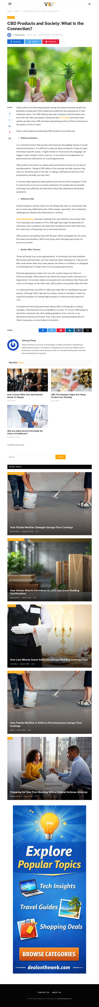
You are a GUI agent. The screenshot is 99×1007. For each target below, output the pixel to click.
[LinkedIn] (9, 126)
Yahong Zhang (19, 35)
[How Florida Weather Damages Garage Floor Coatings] (49, 503)
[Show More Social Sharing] (62, 41)
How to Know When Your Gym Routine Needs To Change (25, 395)
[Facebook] (9, 113)
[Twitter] (9, 120)
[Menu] (10, 4)
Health (11, 17)
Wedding (11, 606)
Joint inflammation (25, 219)
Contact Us (43, 992)
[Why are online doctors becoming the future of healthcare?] (27, 416)
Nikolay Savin (14, 531)
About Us (56, 992)
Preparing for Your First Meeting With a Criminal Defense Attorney (49, 792)
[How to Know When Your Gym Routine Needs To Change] (27, 380)
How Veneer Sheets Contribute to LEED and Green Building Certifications (44, 592)
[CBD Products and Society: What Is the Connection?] (49, 74)
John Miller (14, 664)
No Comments (46, 35)
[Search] (89, 4)
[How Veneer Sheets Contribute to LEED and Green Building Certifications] (49, 569)
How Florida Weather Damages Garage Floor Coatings (41, 527)
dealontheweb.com (64, 999)
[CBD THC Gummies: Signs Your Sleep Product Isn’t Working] (71, 380)
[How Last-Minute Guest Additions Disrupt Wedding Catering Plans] (49, 636)
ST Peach (64, 117)
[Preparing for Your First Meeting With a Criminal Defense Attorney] (49, 768)
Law (9, 738)
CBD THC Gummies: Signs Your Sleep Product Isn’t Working (68, 395)
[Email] (9, 138)
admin (12, 730)
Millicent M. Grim (16, 796)
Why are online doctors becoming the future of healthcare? (25, 432)
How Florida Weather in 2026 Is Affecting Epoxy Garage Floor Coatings (46, 724)
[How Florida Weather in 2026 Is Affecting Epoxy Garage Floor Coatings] (49, 702)
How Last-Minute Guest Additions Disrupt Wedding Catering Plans (49, 659)
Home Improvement (16, 473)
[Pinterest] (9, 132)
